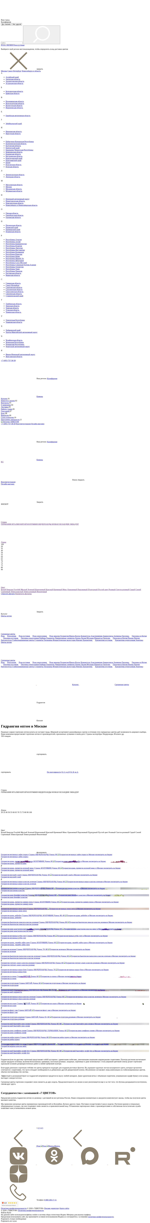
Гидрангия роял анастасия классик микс (17, 931)
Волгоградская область (15, 103)
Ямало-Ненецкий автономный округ (20, 354)
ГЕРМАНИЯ (6, 524)
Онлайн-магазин (37, 424)
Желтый (24, 590)
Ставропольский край (14, 296)
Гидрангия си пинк (8, 978)
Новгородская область (14, 203)
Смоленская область (14, 294)
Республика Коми (13, 256)
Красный (50, 590)
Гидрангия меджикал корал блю (13, 972)
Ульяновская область (14, 322)
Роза (3, 636)
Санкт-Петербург (14, 71)
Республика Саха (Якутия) (16, 263)
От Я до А (74, 772)
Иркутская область (13, 134)
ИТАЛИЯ (16, 524)
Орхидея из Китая (120, 638)
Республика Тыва (13, 269)
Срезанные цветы (8, 634)
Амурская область (13, 79)
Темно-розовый (30, 592)
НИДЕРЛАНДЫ (45, 524)
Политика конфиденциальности (14, 1208)
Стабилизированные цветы (23, 640)
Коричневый (40, 590)
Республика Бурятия (14, 246)
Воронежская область (14, 108)
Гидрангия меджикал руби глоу (13, 938)
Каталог (4, 399)
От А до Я (65, 772)
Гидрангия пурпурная (9, 985)
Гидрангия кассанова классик (13, 890)
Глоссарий (5, 411)
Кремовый (58, 590)
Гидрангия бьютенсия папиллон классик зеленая (20, 958)
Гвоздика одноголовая (30, 638)
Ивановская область (14, 131)
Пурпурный (93, 590)
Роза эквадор (54, 636)
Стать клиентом (7, 417)
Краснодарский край (14, 158)
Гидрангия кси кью (8, 1006)
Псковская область (13, 232)
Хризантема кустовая (104, 640)
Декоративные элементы (65, 638)
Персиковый (82, 590)
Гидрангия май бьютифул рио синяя (15, 1026)
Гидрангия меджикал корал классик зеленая (18, 884)
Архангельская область (15, 81)
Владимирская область (15, 101)
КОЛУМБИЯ (32, 524)
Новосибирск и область (31, 71)
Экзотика (139, 640)
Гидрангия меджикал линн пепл (14, 911)
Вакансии (5, 415)
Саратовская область (14, 287)
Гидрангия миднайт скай (11, 877)
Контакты (5, 403)
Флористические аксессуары (64, 640)
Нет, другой (17, 24)
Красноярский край (13, 160)
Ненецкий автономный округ (17, 199)
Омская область (12, 213)
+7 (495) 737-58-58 (8, 361)
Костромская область (14, 156)
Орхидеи (107, 638)
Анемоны (118, 636)
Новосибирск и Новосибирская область (21, 205)
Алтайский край (12, 77)
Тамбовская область (14, 304)
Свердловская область (14, 292)
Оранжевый (72, 590)
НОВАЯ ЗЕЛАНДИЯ (61, 524)
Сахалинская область (14, 290)
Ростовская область (13, 273)
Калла (77, 636)
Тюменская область (13, 312)
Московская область (14, 189)
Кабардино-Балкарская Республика (20, 142)
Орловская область (13, 217)
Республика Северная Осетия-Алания (21, 265)
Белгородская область (14, 91)
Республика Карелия (14, 254)
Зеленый (31, 590)
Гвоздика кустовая (11, 638)
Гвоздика (125, 636)
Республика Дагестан (14, 248)
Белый (4, 590)
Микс (64, 590)
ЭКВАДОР (74, 524)
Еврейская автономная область (18, 116)
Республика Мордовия (15, 261)
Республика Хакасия (14, 271)
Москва (4, 71)
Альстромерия (97, 636)
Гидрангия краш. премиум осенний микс (17, 870)
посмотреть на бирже (103, 855)
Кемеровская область (14, 152)
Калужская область (13, 146)
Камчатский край (13, 148)
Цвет (3, 587)
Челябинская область (14, 340)
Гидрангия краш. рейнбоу (11, 918)
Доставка (5, 407)
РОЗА (3, 45)
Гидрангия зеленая (8, 951)
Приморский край (13, 230)
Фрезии (79, 640)
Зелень (78, 638)
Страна (4, 522)
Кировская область (13, 154)
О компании (6, 405)
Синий (138, 590)
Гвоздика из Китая (139, 636)
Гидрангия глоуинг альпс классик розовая (17, 965)
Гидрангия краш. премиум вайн (13, 863)
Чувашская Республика (15, 344)
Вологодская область (14, 106)
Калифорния (52, 378)
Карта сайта (64, 1208)
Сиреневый (6, 592)
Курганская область (13, 165)
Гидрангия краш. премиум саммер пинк (17, 904)
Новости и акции (8, 401)
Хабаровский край (13, 330)
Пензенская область (13, 225)
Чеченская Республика (15, 342)
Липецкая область (13, 177)
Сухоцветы (39, 640)
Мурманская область (14, 191)
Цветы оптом (6, 616)
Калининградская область (16, 144)
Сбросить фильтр (8, 594)
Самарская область (13, 283)
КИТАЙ (23, 524)
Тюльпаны (48, 640)
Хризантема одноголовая (125, 640)
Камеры (40, 396)
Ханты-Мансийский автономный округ (22, 332)
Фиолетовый (42, 592)
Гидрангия (64, 636)
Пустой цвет (103, 590)
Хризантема (88, 640)
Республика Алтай (13, 242)
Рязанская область (13, 275)
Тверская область (12, 306)
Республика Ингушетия (15, 250)
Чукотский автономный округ (18, 347)
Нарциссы (98, 638)
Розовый (112, 590)
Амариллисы (108, 636)
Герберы (42, 638)
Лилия (84, 638)
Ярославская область (14, 357)
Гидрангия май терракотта (11, 992)
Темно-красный (17, 592)
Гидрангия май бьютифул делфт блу (15, 1053)
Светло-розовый (123, 590)
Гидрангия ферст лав (9, 1012)
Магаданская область (14, 185)
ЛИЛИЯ (9, 45)
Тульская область (12, 310)
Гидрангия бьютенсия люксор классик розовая (19, 924)
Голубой (17, 590)
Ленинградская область (15, 175)
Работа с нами (7, 409)
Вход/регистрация (23, 424)
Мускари (90, 638)
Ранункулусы (6, 640)
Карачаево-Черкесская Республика (19, 150)
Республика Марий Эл (15, 258)
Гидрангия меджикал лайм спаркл (14, 857)
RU (2, 462)
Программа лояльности (10, 420)
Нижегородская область (15, 201)
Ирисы (72, 636)
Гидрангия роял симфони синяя (13, 1033)
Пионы (131, 638)
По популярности (54, 772)
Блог (3, 413)
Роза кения (11, 636)
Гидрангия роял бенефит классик (14, 897)
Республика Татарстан (15, 267)
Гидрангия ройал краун (10, 1039)
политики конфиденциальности (101, 1217)
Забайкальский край (14, 124)
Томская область (12, 308)
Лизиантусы (85, 636)
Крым (8, 163)
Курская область (12, 167)
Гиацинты (50, 638)
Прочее (137, 638)
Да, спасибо (6, 24)
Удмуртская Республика (15, 320)
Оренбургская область (14, 215)
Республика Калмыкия (15, 252)
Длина (3, 542)
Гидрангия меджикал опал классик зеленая (18, 999)
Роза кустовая (18, 45)
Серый (132, 590)
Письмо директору (51, 1208)
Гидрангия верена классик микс (13, 1046)
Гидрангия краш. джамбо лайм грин (15, 945)
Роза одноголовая (40, 636)
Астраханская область (14, 83)
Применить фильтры (23, 594)
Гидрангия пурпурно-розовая (12, 1019)
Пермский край (12, 227)
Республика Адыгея (14, 240)
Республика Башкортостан (16, 244)
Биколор (10, 590)
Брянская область (12, 93)
